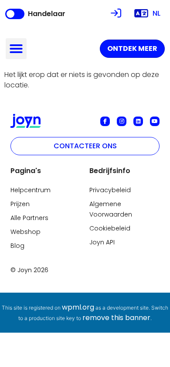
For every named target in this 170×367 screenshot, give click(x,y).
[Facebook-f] (105, 121)
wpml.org (78, 307)
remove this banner (116, 318)
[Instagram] (121, 121)
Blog (17, 245)
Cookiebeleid (109, 228)
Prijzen (20, 204)
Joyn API (102, 242)
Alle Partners (29, 218)
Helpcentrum (30, 190)
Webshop (25, 231)
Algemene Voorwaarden (110, 209)
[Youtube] (155, 121)
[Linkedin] (138, 121)
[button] (16, 48)
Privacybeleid (110, 190)
